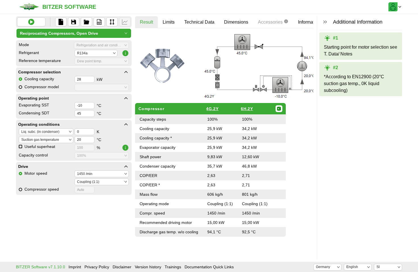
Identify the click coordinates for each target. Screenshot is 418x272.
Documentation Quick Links (209, 267)
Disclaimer (122, 267)
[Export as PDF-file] (99, 21)
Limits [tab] (169, 22)
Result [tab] (146, 22)
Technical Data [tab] (199, 22)
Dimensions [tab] (236, 22)
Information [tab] (309, 22)
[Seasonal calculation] (125, 21)
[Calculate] (31, 21)
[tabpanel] (250, 134)
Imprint (75, 267)
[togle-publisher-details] (126, 72)
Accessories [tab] (270, 22)
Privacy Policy (96, 267)
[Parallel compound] (112, 21)
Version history (148, 267)
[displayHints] (325, 22)
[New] (61, 21)
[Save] (73, 21)
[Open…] (86, 21)
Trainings (173, 267)
